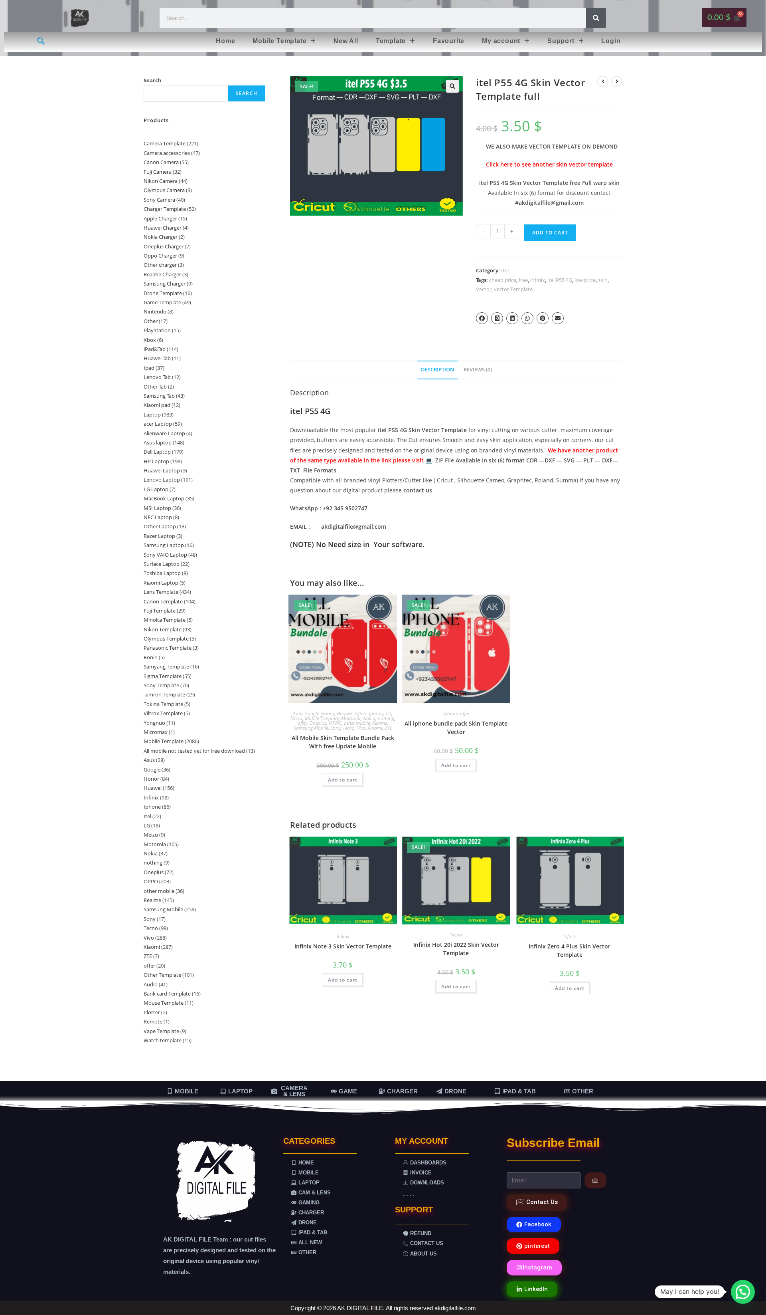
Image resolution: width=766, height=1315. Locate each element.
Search (153, 80)
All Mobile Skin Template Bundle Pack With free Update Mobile (343, 742)
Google (311, 713)
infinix (537, 280)
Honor (327, 713)
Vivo (361, 727)
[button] (284, 41)
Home (225, 41)
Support (560, 41)
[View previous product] (602, 81)
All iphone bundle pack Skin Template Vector (456, 728)
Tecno (349, 727)
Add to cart (550, 232)
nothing (386, 718)
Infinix (360, 713)
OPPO (335, 723)
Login (610, 41)
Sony (335, 727)
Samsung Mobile (311, 727)
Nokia (369, 718)
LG (388, 713)
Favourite (448, 41)
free (523, 280)
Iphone (376, 713)
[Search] (596, 18)
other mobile (357, 723)
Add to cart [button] (342, 779)
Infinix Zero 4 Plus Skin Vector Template (569, 950)
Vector (484, 289)
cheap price (502, 280)
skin (603, 280)
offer (302, 723)
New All (346, 41)
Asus (297, 713)
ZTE (388, 727)
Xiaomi (375, 727)
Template (391, 41)
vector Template (513, 289)
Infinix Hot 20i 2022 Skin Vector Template (456, 949)
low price (585, 280)
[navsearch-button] (41, 42)
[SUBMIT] (595, 1180)
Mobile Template (279, 41)
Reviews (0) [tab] (478, 369)
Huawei (344, 713)
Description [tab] (437, 369)
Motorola (351, 718)
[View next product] (616, 81)
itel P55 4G (559, 280)
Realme (379, 723)
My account (501, 41)
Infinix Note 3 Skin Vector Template (342, 946)
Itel (505, 270)
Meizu (296, 718)
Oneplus (317, 723)
